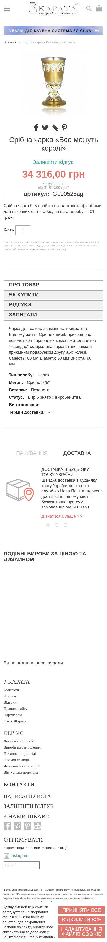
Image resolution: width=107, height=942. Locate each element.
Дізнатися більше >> (61, 516)
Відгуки (10, 702)
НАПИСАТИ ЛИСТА (27, 796)
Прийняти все (81, 910)
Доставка (77, 453)
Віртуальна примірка (21, 772)
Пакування (32, 453)
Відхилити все (81, 919)
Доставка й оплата (19, 741)
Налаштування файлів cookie (81, 931)
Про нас (10, 696)
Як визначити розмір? (21, 766)
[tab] (53, 284)
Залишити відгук (53, 162)
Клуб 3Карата (15, 721)
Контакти (11, 690)
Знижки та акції (16, 760)
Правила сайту (16, 709)
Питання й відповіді (20, 754)
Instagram (19, 855)
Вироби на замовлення (22, 747)
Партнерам (13, 715)
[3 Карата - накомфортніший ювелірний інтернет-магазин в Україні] (53, 9)
